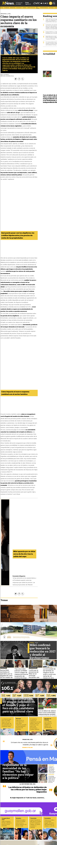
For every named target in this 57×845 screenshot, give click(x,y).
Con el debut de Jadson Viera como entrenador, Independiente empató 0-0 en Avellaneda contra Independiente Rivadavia (47, 714)
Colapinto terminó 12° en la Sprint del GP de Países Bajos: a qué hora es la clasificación (52, 771)
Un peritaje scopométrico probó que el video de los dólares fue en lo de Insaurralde (52, 780)
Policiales (19, 7)
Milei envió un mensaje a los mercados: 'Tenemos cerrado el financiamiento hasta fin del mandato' (21, 725)
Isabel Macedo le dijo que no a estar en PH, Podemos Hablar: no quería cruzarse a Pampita (35, 823)
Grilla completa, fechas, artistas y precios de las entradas (6, 823)
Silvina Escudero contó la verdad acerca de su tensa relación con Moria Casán (21, 823)
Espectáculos (31, 7)
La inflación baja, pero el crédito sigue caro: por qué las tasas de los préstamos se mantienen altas (7, 722)
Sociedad (6, 7)
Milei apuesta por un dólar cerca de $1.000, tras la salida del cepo (24, 553)
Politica (32, 642)
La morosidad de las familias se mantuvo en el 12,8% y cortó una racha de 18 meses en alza (49, 673)
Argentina (51, 774)
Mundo (24, 7)
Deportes (12, 7)
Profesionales (44, 7)
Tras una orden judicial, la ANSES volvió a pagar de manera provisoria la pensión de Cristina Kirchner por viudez (21, 674)
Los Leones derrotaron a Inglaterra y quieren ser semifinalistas (48, 724)
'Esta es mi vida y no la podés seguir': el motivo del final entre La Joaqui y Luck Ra (49, 823)
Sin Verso (37, 8)
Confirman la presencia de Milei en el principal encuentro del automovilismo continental (34, 675)
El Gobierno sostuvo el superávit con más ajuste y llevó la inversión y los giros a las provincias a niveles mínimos (35, 724)
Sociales (51, 7)
